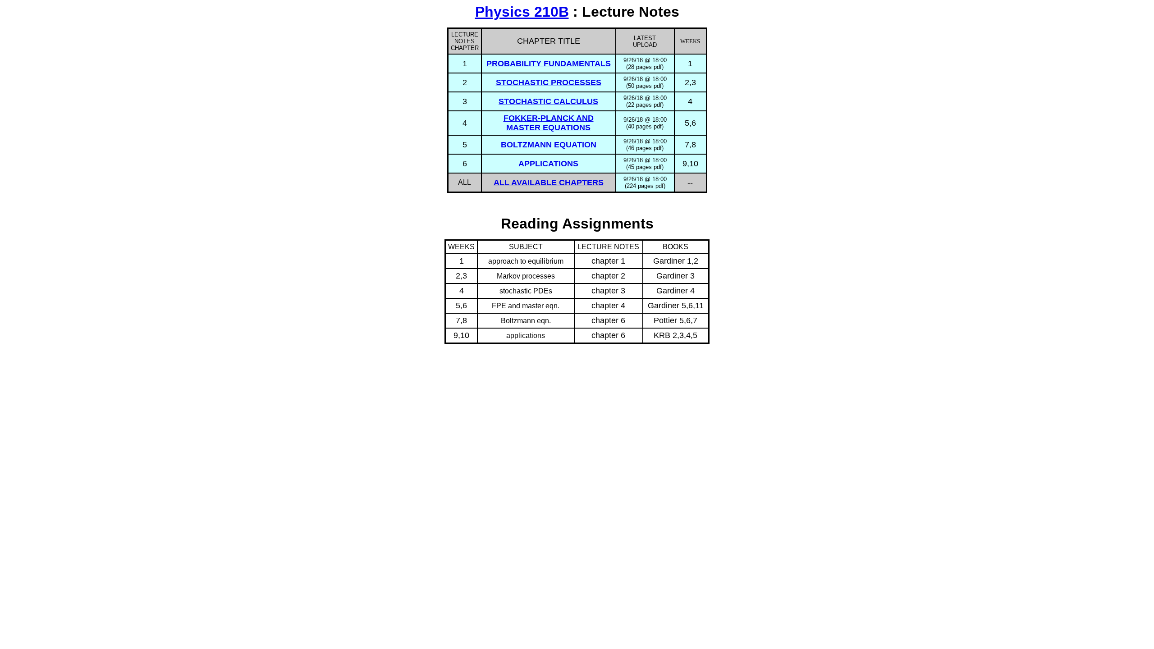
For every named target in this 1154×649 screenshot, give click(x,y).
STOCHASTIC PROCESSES (548, 82)
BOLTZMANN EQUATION (548, 144)
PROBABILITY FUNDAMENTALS (548, 63)
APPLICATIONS (548, 163)
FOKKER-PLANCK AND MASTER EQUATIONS (549, 123)
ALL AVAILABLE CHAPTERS (549, 182)
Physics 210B (522, 12)
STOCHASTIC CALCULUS (548, 101)
